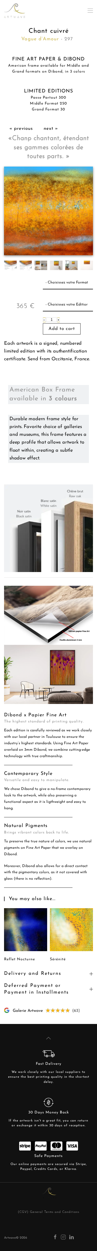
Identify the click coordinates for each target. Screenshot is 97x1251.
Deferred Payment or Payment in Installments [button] (36, 989)
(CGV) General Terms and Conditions (48, 1212)
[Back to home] (14, 10)
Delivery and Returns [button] (32, 973)
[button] (90, 10)
